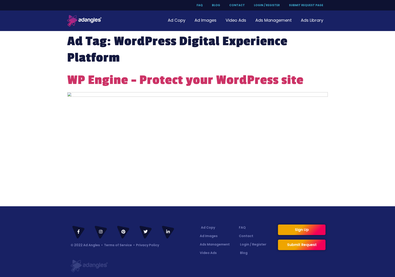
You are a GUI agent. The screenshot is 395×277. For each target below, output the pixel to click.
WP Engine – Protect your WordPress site (185, 80)
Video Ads (236, 20)
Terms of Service (118, 245)
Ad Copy (176, 20)
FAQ (200, 5)
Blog (216, 5)
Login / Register (267, 5)
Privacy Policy (147, 245)
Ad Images (205, 20)
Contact (237, 5)
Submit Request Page (306, 5)
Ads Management (273, 20)
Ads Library (312, 20)
